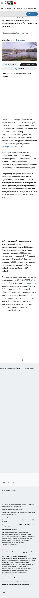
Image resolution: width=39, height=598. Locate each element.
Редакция (20, 40)
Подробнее (13, 544)
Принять (32, 14)
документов (9, 146)
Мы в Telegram (17, 8)
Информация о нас (30, 8)
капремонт (31, 283)
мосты (25, 33)
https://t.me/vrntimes (8, 572)
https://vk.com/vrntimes (20, 572)
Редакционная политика (9, 490)
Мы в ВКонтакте (6, 8)
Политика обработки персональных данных (15, 584)
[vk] (16, 359)
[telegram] (23, 359)
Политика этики (6, 494)
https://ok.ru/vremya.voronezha (10, 574)
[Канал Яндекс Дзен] (28, 64)
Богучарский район (11, 33)
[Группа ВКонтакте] (10, 64)
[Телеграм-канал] (19, 68)
